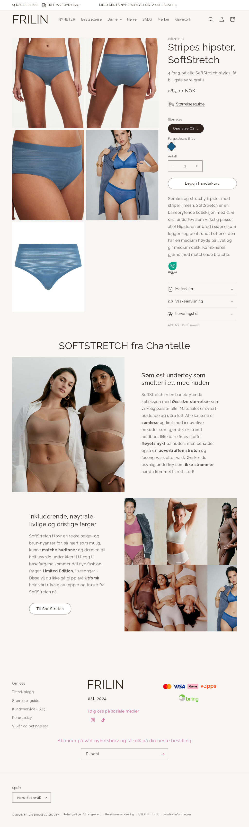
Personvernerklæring (119, 814)
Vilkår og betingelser (30, 726)
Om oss (18, 683)
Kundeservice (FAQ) (28, 709)
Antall (172, 156)
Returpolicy (22, 718)
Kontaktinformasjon (177, 814)
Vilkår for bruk (149, 814)
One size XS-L (186, 128)
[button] (114, 19)
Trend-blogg (23, 692)
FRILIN (28, 814)
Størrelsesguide (190, 104)
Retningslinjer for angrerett (82, 814)
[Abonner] (162, 754)
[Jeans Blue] (171, 146)
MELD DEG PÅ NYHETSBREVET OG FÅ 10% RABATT (138, 5)
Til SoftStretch (50, 609)
